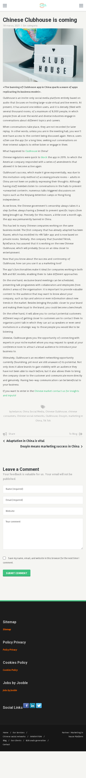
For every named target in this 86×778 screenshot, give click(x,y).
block (44, 157)
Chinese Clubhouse (56, 411)
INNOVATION (37, 736)
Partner (65, 732)
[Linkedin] (32, 705)
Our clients (17, 740)
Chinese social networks (30, 416)
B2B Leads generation (37, 740)
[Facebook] (26, 705)
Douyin (63, 416)
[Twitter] (39, 705)
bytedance (15, 411)
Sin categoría (30, 25)
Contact (6, 744)
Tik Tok (47, 420)
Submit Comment (16, 573)
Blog (6, 740)
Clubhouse (31, 151)
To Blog (73, 434)
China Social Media (33, 411)
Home (7, 732)
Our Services (20, 732)
